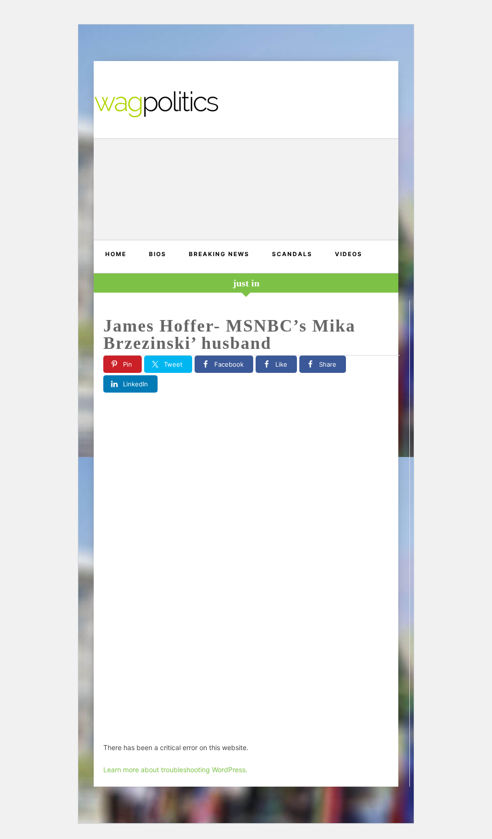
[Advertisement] (246, 191)
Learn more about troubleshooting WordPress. (175, 769)
